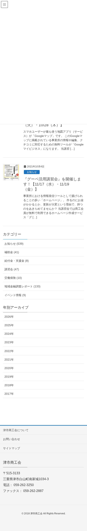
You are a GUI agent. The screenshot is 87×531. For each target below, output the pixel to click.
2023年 (9, 342)
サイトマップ (11, 448)
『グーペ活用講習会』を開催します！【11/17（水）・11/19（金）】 (52, 184)
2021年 (9, 359)
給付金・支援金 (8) (16, 260)
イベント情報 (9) (15, 295)
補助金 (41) (11, 252)
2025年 (9, 325)
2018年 (9, 385)
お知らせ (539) (13, 243)
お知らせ (32, 172)
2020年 (9, 368)
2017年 (9, 393)
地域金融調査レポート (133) (22, 286)
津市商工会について (16, 430)
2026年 (9, 316)
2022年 (9, 351)
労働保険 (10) (13, 277)
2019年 (9, 376)
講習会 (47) (11, 269)
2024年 (9, 333)
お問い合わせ (11, 439)
